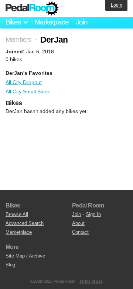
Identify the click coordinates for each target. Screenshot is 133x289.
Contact (80, 232)
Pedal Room (32, 8)
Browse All (17, 214)
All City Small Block (28, 91)
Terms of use (91, 281)
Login (116, 5)
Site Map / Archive (25, 256)
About (78, 223)
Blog (10, 265)
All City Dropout (24, 82)
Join (82, 22)
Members (18, 39)
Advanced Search (25, 223)
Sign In (93, 214)
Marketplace (52, 22)
